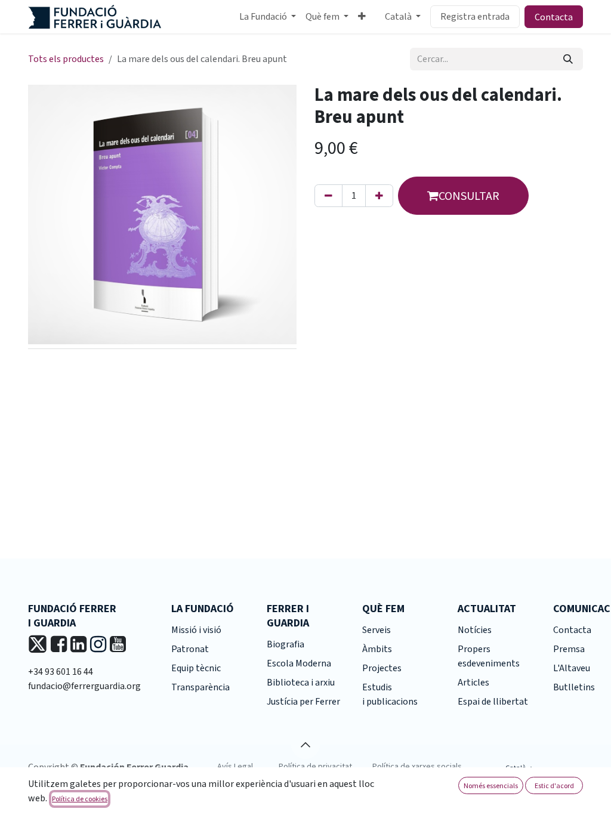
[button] (305, 744)
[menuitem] (267, 17)
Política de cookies (79, 798)
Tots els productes (66, 59)
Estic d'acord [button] (554, 785)
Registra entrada (475, 16)
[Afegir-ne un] (379, 195)
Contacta (554, 17)
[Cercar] (568, 59)
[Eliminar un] (328, 195)
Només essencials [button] (491, 785)
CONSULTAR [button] (469, 195)
